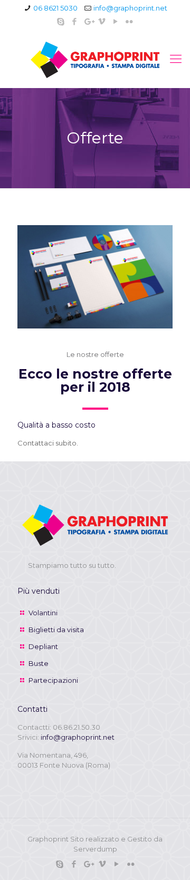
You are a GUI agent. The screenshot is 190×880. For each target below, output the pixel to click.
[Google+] (88, 21)
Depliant (43, 646)
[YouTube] (115, 21)
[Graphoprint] (95, 59)
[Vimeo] (102, 21)
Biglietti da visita (56, 629)
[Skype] (60, 21)
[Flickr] (129, 21)
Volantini (43, 612)
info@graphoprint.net (130, 8)
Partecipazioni (53, 680)
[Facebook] (74, 21)
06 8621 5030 (55, 8)
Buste (38, 663)
